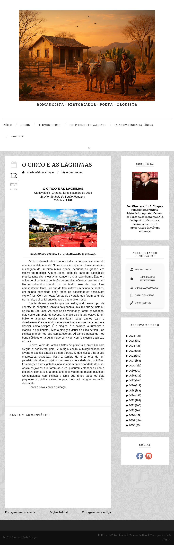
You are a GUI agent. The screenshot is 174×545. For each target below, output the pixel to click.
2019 (132, 370)
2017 (132, 380)
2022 (132, 355)
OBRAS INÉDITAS (143, 303)
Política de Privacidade (112, 535)
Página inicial (58, 512)
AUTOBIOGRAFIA (143, 269)
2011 (132, 410)
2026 (132, 335)
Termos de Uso (138, 535)
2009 (132, 420)
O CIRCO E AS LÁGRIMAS (57, 164)
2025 (132, 340)
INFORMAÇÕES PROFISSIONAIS (147, 279)
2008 (132, 425)
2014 (132, 395)
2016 (132, 385)
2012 (132, 405)
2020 (132, 365)
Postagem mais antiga (96, 512)
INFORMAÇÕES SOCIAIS (146, 288)
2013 (132, 400)
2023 (132, 350)
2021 (132, 360)
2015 (132, 390)
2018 (132, 375)
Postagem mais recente (20, 512)
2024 (132, 345)
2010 (132, 415)
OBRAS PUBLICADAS (144, 295)
